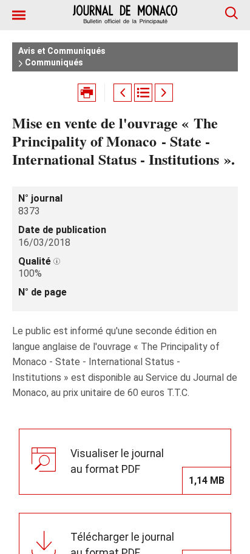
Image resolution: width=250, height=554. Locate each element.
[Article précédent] (122, 93)
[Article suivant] (164, 93)
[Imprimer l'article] (87, 93)
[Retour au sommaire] (143, 93)
